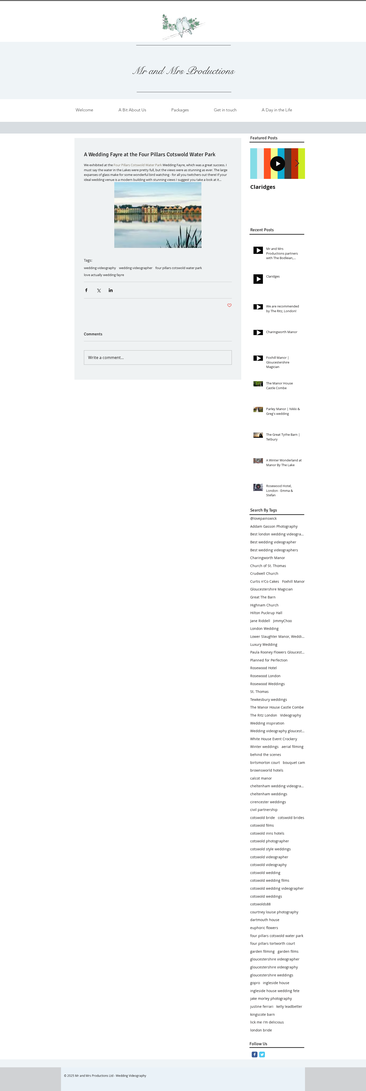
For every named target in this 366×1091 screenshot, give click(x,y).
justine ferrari (261, 1006)
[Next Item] (297, 163)
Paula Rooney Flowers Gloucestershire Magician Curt (277, 652)
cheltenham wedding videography (277, 786)
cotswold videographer (269, 857)
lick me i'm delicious (267, 1022)
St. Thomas (259, 691)
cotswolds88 (260, 904)
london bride (261, 1030)
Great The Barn (263, 597)
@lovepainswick (263, 518)
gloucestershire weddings (271, 975)
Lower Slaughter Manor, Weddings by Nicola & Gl (277, 636)
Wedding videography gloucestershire (277, 730)
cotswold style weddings (270, 849)
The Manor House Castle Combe (277, 707)
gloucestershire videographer (275, 959)
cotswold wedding (265, 872)
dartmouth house (264, 919)
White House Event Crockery (273, 738)
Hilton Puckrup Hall (266, 612)
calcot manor (261, 778)
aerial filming (293, 746)
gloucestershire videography (274, 967)
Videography (290, 715)
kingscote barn (262, 1014)
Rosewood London (265, 675)
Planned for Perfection (269, 660)
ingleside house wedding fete (275, 990)
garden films (288, 951)
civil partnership (264, 809)
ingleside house (276, 982)
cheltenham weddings (268, 794)
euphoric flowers (264, 927)
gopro (255, 982)
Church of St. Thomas (268, 565)
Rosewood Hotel (263, 667)
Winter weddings (264, 746)
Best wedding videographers (274, 550)
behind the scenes (265, 754)
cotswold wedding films (269, 880)
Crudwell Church (264, 573)
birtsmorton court (265, 762)
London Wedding (264, 628)
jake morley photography (271, 998)
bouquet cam (294, 762)
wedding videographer (135, 268)
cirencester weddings (268, 802)
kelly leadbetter (289, 1006)
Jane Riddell (260, 620)
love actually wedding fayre (104, 275)
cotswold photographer (269, 841)
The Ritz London (263, 715)
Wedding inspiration (267, 723)
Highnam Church (264, 605)
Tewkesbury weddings (268, 699)
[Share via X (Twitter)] (98, 290)
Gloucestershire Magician (271, 589)
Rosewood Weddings (267, 683)
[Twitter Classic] (262, 1054)
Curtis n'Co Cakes (264, 581)
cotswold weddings (266, 896)
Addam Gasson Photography (274, 526)
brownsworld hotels (266, 770)
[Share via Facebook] (86, 290)
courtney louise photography (274, 912)
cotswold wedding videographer (277, 888)
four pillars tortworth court (272, 943)
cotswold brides (291, 817)
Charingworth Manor (267, 557)
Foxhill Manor (293, 581)
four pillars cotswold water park (178, 268)
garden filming (262, 951)
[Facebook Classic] (254, 1054)
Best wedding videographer (273, 542)
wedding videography (100, 268)
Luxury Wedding (263, 644)
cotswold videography (268, 864)
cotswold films (262, 825)
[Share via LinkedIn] (110, 290)
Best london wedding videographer (277, 534)
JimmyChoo (282, 620)
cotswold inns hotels (267, 833)
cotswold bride (262, 817)
